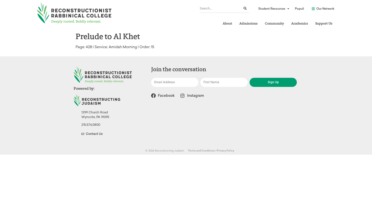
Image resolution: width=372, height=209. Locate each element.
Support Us (323, 23)
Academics (299, 23)
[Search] (245, 8)
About (227, 23)
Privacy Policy (225, 150)
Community (274, 23)
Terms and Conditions (201, 150)
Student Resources (271, 8)
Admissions (248, 23)
